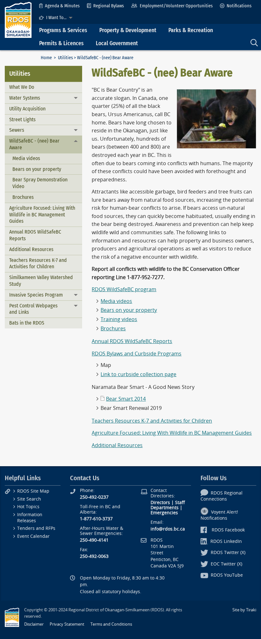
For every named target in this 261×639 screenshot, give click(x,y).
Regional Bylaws (108, 6)
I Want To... (56, 17)
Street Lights (22, 119)
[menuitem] (59, 6)
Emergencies (164, 513)
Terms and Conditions (111, 624)
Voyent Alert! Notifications (219, 515)
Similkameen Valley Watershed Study (41, 280)
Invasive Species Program (36, 295)
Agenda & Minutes (62, 6)
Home (46, 57)
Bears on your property (36, 169)
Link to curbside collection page (138, 374)
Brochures (23, 197)
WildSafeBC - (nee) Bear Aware (34, 144)
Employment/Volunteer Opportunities (176, 6)
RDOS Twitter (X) (228, 552)
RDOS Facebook (228, 530)
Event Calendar (33, 536)
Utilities (65, 57)
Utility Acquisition (27, 109)
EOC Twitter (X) (226, 564)
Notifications (239, 6)
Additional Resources (31, 249)
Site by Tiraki (244, 609)
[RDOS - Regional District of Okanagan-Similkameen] (18, 19)
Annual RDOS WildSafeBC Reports (35, 235)
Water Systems (24, 98)
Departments (165, 507)
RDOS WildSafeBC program (124, 289)
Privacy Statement (67, 624)
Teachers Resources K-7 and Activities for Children (38, 263)
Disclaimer (34, 624)
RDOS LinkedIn (226, 541)
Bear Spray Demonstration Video (39, 183)
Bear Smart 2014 (126, 399)
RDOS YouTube (227, 575)
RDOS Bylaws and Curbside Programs (136, 354)
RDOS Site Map (33, 491)
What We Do (21, 87)
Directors (160, 502)
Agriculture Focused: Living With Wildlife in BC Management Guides (42, 214)
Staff (180, 502)
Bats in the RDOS (26, 323)
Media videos (26, 158)
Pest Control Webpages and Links (33, 309)
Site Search (29, 499)
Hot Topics (28, 506)
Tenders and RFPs (36, 528)
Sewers (16, 130)
